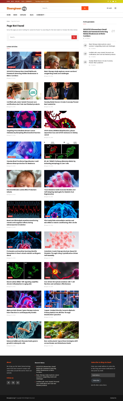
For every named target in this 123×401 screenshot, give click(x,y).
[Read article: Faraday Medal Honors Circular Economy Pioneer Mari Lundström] (61, 91)
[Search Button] (84, 8)
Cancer (48, 67)
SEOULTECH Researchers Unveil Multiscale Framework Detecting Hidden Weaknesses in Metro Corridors (22, 73)
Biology (10, 126)
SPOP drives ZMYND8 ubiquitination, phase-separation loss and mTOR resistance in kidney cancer (61, 133)
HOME (8, 1)
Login (110, 8)
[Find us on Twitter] (110, 1)
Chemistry (49, 97)
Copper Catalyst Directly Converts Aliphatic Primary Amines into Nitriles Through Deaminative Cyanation (59, 312)
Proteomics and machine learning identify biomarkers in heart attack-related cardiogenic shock (24, 253)
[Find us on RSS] (115, 1)
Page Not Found (15, 21)
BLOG (23, 1)
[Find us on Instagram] (18, 382)
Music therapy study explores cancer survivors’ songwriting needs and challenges (47, 377)
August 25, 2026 (11, 78)
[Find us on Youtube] (113, 1)
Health (10, 97)
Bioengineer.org (11, 398)
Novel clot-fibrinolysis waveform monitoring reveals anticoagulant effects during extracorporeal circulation (22, 223)
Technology (11, 67)
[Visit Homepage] (21, 8)
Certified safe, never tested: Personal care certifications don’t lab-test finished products (47, 383)
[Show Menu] (115, 8)
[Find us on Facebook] (8, 382)
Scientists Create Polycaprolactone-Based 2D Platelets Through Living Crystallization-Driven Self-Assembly (61, 253)
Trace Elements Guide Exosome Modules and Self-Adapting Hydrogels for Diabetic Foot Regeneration (59, 192)
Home (8, 21)
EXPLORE (17, 1)
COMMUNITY (29, 1)
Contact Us (113, 398)
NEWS (12, 1)
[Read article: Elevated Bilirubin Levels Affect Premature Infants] (24, 178)
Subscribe (96, 380)
